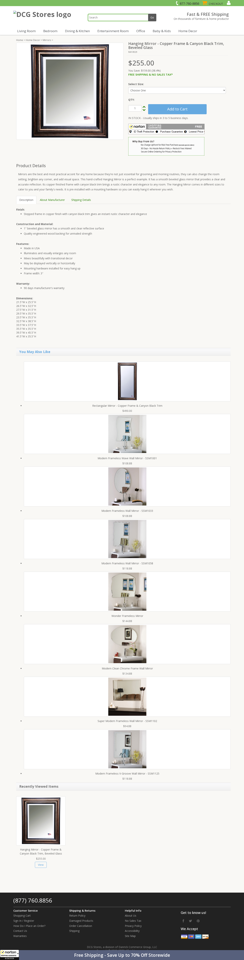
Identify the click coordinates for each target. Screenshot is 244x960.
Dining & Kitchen (77, 31)
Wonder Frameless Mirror (127, 616)
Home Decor (187, 31)
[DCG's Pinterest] (198, 921)
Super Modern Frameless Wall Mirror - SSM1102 (127, 721)
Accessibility (132, 931)
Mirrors (47, 40)
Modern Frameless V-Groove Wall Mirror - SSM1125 (127, 773)
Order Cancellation (80, 926)
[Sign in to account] (228, 3)
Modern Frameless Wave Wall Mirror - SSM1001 (127, 458)
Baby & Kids (162, 31)
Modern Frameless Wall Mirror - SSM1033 (127, 511)
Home (19, 40)
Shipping (74, 931)
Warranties (20, 936)
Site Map (130, 936)
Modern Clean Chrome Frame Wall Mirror (127, 668)
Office (140, 31)
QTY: (131, 99)
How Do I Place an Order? (29, 926)
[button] (122, 955)
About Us (130, 915)
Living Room (26, 31)
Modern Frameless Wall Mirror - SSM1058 (127, 563)
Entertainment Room (113, 31)
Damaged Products (81, 920)
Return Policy (77, 915)
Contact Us (20, 931)
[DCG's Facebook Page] (183, 921)
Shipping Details (81, 200)
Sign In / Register (23, 920)
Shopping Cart (22, 915)
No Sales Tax (133, 920)
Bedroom (50, 31)
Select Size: (136, 84)
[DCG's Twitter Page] (190, 921)
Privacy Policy (133, 926)
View (41, 865)
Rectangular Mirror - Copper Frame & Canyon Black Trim (127, 405)
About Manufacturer (52, 200)
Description (26, 200)
